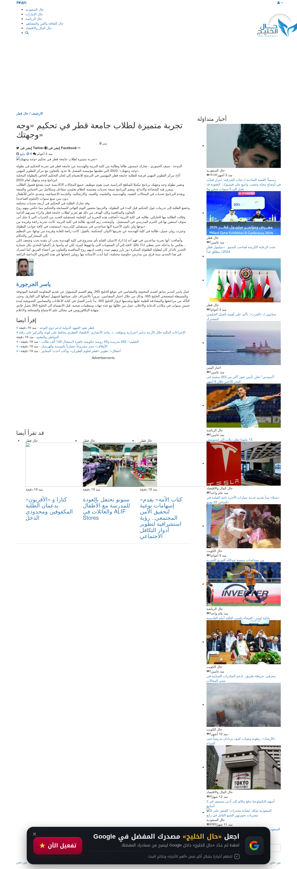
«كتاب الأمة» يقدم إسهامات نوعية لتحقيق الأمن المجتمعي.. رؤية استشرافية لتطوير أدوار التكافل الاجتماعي (161, 517)
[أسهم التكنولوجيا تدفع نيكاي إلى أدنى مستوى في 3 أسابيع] (244, 767)
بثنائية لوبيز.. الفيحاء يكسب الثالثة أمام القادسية (238, 618)
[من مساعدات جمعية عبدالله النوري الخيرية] (244, 525)
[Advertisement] (148, 76)
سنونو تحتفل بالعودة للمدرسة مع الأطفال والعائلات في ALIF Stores (106, 508)
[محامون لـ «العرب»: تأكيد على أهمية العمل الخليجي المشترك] (244, 280)
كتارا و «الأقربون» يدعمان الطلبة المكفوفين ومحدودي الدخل (49, 508)
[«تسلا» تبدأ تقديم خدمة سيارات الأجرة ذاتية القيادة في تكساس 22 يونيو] (244, 463)
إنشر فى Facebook (62, 147)
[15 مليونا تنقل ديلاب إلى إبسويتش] (244, 405)
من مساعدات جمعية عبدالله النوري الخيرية (235, 560)
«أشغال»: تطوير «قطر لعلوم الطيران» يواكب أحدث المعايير (69, 350)
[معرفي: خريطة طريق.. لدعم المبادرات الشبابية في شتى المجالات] (244, 641)
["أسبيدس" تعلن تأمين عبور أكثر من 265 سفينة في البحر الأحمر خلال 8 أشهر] (244, 342)
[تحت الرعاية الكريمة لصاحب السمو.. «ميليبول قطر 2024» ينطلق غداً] (244, 212)
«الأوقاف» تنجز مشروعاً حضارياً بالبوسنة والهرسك (62, 346)
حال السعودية (35, 9)
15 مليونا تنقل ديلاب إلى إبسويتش (229, 439)
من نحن (275, 862)
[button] (280, 2)
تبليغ (23, 153)
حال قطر (22, 113)
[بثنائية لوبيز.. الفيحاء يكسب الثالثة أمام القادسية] (244, 583)
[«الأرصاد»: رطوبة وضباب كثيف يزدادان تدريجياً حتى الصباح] (244, 704)
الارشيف (37, 113)
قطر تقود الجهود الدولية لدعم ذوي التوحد (56, 327)
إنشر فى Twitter (32, 147)
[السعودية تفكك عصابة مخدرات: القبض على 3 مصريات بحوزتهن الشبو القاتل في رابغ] (244, 812)
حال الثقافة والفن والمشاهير (45, 23)
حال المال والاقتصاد (39, 28)
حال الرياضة (34, 18)
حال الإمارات (34, 14)
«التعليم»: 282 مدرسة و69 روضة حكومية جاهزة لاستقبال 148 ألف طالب (78, 341)
